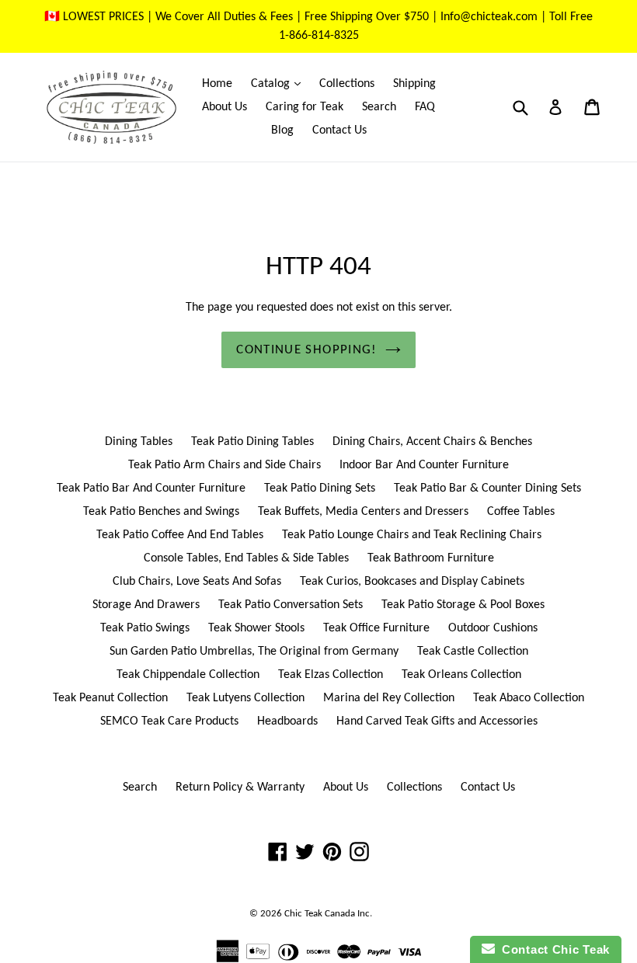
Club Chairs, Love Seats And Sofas (197, 581)
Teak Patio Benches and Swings (161, 512)
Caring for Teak (304, 107)
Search (379, 107)
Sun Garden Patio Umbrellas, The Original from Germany (254, 651)
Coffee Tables (521, 512)
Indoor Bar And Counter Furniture (424, 465)
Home (217, 84)
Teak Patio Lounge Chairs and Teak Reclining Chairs (411, 535)
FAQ (425, 107)
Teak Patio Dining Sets (319, 488)
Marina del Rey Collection (388, 698)
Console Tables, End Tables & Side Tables (246, 558)
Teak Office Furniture (376, 628)
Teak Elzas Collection (330, 675)
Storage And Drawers (146, 605)
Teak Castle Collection (472, 651)
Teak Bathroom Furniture (430, 558)
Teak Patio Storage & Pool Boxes (463, 605)
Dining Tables (138, 442)
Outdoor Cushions (493, 628)
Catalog (279, 83)
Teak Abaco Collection (528, 698)
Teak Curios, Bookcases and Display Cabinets (412, 581)
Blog (282, 130)
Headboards (287, 721)
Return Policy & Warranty (240, 787)
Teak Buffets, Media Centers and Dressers (363, 512)
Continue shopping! (306, 349)
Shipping (414, 84)
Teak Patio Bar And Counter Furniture (151, 488)
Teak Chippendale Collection (188, 675)
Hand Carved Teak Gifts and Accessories (437, 721)
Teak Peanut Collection (110, 698)
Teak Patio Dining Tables (252, 442)
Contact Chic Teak (552, 949)
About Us (224, 107)
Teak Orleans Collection (461, 675)
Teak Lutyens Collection (245, 698)
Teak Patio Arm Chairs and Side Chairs (224, 465)
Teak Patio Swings (145, 628)
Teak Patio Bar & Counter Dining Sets (487, 488)
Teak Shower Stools (256, 628)
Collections (346, 84)
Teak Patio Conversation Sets (290, 605)
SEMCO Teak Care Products (169, 721)
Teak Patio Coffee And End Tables (179, 535)
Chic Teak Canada (319, 914)
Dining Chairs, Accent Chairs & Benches (432, 442)
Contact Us (339, 130)
